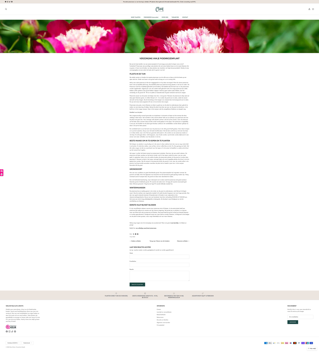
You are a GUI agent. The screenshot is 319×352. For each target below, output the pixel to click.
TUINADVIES (175, 17)
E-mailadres (133, 261)
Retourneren (160, 317)
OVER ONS (165, 17)
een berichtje (174, 223)
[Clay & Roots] (159, 9)
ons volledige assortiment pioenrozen (146, 228)
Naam (131, 253)
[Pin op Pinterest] (137, 234)
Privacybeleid (160, 325)
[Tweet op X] (133, 234)
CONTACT (185, 17)
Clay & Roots (12, 347)
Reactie (132, 269)
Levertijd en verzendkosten (164, 312)
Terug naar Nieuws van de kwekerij (159, 241)
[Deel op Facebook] (135, 234)
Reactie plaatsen (137, 284)
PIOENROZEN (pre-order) (151, 17)
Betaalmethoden (161, 315)
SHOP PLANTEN (135, 17)
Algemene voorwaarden (163, 322)
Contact (159, 309)
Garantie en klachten (162, 320)
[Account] (309, 9)
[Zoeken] (6, 9)
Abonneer (293, 322)
